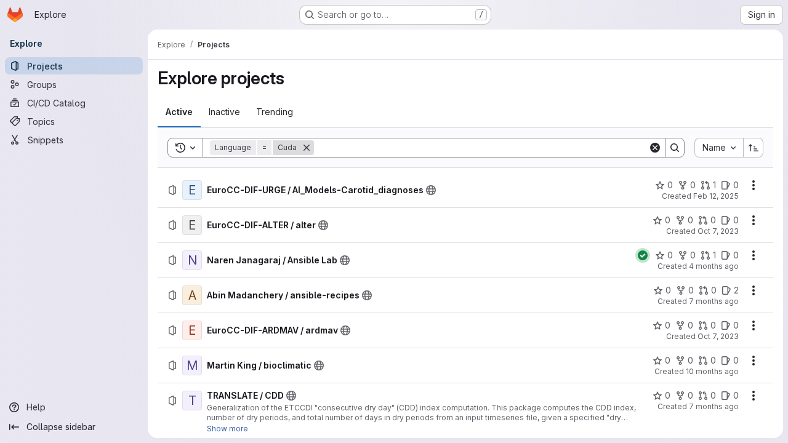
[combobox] (718, 148)
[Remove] (306, 147)
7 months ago (714, 301)
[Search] (675, 148)
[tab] (179, 112)
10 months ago (712, 371)
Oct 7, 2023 (718, 231)
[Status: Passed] (642, 255)
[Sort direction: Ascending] (753, 148)
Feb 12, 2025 (716, 196)
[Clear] (655, 147)
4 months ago (714, 266)
